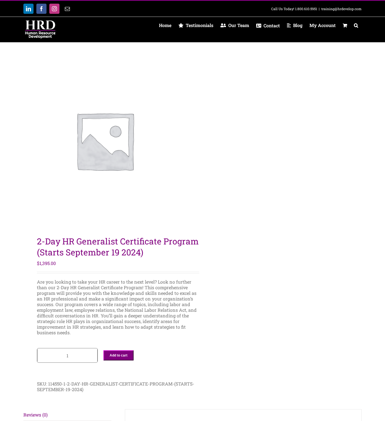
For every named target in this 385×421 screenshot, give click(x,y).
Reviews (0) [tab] (35, 415)
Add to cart (118, 355)
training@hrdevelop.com (341, 8)
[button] (356, 25)
